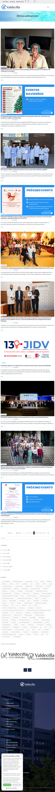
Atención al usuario (11, 721)
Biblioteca (49, 581)
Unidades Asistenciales (12, 705)
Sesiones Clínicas (11, 747)
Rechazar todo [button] (17, 784)
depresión (16, 588)
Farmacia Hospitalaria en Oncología (10, 595)
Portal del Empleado (11, 742)
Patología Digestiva (6, 624)
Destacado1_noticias (35, 588)
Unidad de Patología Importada (9, 634)
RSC (41, 627)
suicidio (33, 629)
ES (28, 1)
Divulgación (4, 591)
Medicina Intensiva (6, 615)
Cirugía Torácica (39, 586)
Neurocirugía (5, 619)
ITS (12, 612)
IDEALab (24, 605)
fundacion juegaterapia (45, 595)
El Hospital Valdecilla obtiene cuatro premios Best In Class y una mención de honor (24, 417)
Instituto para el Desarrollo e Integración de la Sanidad (38, 610)
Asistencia (5, 550)
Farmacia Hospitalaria (47, 593)
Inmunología (30, 607)
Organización (10, 703)
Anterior (10, 533)
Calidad (11, 583)
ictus (18, 605)
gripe (29, 600)
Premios (23, 624)
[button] (34, 1)
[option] (14, 656)
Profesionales (6, 566)
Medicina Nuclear (28, 615)
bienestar (4, 583)
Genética (37, 598)
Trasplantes (25, 631)
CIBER (44, 583)
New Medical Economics (24, 619)
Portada (25, 20)
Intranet (8, 740)
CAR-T (17, 583)
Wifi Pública (9, 724)
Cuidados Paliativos (6, 588)
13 (42, 533)
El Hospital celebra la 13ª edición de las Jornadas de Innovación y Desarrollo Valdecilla (26, 365)
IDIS (30, 605)
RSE (46, 627)
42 (48, 533)
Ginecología (22, 600)
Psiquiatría (48, 624)
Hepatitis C (4, 603)
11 (38, 533)
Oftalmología (5, 622)
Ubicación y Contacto (12, 719)
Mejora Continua (6, 617)
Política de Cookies (24, 787)
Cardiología (24, 583)
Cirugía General (18, 586)
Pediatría (16, 624)
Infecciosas (22, 607)
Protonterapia (40, 624)
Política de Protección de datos (35, 787)
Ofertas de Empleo (45, 619)
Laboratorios (28, 612)
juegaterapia (19, 612)
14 (44, 533)
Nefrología (24, 617)
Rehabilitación (16, 627)
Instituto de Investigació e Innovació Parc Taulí (12, 610)
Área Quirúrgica (17, 636)
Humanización (5, 605)
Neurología (13, 619)
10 (36, 533)
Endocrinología (29, 591)
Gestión (4, 600)
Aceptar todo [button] (7, 784)
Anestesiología (28, 581)
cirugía (50, 583)
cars (31, 583)
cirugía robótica (28, 586)
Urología (36, 634)
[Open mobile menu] (48, 7)
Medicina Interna (17, 615)
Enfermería (17, 593)
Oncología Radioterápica (24, 622)
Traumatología (35, 631)
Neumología (41, 617)
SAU (51, 627)
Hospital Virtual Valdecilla (41, 603)
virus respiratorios (6, 636)
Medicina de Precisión (39, 612)
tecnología (5, 569)
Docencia (5, 553)
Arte (36, 581)
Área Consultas (10, 729)
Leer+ (2, 80)
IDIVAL (36, 605)
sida (28, 629)
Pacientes (5, 563)
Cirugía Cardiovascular (7, 586)
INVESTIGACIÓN (20, 1)
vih (47, 634)
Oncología (13, 622)
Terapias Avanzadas (15, 631)
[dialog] (12, 772)
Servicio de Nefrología (7, 629)
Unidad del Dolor (45, 631)
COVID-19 (48, 586)
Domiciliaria (20, 591)
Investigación (6, 560)
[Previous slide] (25, 670)
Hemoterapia (45, 600)
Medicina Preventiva (39, 615)
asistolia (42, 581)
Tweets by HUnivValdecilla (8, 644)
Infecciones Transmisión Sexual (9, 607)
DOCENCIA (12, 1)
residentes (25, 627)
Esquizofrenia (36, 593)
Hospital (19, 603)
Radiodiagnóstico (6, 627)
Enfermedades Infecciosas (42, 591)
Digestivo (45, 588)
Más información (15, 782)
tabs (39, 629)
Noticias (8, 708)
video (42, 634)
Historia (12, 603)
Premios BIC (31, 624)
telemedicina (5, 631)
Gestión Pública (12, 600)
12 (40, 533)
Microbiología (16, 617)
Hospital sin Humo (28, 603)
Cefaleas (37, 583)
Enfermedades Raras (6, 593)
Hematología (36, 600)
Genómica (44, 598)
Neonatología (33, 617)
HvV (12, 605)
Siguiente (18, 533)
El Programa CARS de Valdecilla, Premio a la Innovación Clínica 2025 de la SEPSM (24, 169)
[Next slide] (29, 670)
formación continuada (31, 595)
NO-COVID (35, 619)
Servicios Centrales (19, 629)
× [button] (21, 755)
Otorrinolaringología (37, 622)
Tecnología (46, 629)
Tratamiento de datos (47, 787)
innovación (38, 607)
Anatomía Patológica (17, 581)
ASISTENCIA (5, 1)
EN (25, 1)
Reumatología (34, 627)
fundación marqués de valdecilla (24, 598)
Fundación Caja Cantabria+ (8, 598)
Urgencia (21, 634)
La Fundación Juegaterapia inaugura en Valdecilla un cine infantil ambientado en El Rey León (27, 268)
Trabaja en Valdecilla (12, 745)
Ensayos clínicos (26, 593)
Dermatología (25, 588)
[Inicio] (10, 9)
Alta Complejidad (6, 581)
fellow (22, 595)
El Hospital (5, 556)
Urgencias (28, 634)
